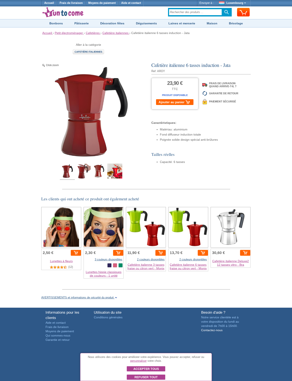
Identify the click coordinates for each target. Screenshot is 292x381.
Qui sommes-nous (58, 335)
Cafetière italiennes (88, 51)
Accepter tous (146, 369)
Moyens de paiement (102, 2)
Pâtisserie (81, 23)
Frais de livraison (71, 2)
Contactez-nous (212, 330)
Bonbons (56, 23)
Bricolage (236, 23)
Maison (212, 23)
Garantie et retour (58, 339)
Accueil (49, 2)
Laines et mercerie (181, 23)
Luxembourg (235, 2)
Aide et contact (131, 2)
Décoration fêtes (112, 23)
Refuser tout (146, 377)
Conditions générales (108, 317)
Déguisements (146, 23)
